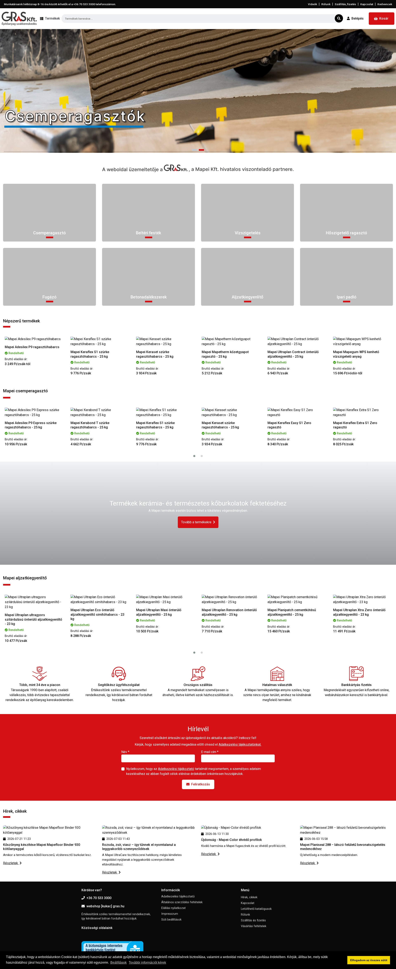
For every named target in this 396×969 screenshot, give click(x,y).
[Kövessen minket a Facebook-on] (83, 934)
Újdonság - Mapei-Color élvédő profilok (231, 840)
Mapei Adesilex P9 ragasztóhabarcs (360, 347)
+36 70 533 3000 (98, 898)
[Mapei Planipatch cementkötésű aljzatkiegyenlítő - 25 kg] (231, 600)
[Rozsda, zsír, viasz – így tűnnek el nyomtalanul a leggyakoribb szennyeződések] (148, 830)
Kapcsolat (366, 4)
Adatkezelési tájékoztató (176, 769)
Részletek (11, 863)
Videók (312, 4)
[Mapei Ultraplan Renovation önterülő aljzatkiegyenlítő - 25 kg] (165, 600)
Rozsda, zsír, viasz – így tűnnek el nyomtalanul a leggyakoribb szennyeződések (139, 847)
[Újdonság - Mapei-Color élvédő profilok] (231, 827)
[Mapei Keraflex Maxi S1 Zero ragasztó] (362, 412)
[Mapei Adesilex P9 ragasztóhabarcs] (362, 339)
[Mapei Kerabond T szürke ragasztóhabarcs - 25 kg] (34, 412)
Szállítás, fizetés (345, 4)
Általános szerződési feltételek (182, 902)
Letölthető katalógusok (256, 909)
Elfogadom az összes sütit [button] (368, 960)
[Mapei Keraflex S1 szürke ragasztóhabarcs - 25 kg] (34, 342)
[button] (194, 150)
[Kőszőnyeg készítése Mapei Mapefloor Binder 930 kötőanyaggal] (49, 830)
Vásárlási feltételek (253, 926)
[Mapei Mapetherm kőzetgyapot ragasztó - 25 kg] (165, 342)
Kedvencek (384, 4)
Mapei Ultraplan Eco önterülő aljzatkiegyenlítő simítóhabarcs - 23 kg (32, 614)
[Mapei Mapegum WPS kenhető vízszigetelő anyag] (297, 342)
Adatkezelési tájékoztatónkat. (240, 744)
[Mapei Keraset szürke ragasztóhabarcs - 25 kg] (100, 342)
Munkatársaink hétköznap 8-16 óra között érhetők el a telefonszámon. (60, 4)
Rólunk (325, 4)
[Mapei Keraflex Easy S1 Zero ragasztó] (231, 412)
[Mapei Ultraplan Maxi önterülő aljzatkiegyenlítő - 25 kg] (100, 600)
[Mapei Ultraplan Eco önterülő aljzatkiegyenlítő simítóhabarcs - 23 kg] (34, 600)
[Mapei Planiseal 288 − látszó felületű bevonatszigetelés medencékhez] (346, 830)
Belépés (357, 18)
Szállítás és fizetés (253, 920)
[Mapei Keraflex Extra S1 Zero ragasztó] (297, 412)
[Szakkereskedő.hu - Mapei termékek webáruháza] (19, 18)
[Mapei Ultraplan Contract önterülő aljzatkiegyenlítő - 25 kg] (231, 342)
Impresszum (169, 914)
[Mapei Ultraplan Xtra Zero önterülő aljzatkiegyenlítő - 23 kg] (297, 600)
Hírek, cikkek (249, 897)
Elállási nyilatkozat (173, 908)
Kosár (383, 18)
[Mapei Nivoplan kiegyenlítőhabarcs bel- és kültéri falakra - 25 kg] (362, 600)
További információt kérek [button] (147, 962)
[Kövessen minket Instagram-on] (96, 934)
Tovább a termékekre (196, 522)
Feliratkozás (200, 784)
